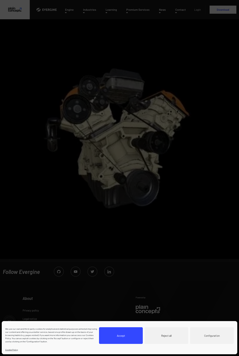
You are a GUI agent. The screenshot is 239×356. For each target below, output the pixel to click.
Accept (121, 335)
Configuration (212, 335)
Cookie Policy (11, 349)
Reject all (166, 335)
